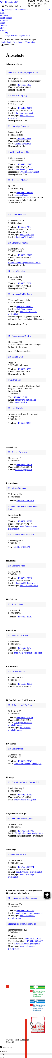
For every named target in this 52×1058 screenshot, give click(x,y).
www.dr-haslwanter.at (29, 172)
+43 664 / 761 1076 (32, 938)
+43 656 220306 (24, 423)
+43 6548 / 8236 (24, 138)
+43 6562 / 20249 (24, 761)
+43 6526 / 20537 (24, 578)
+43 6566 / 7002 (24, 283)
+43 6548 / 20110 (24, 164)
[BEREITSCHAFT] (7, 986)
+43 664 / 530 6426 (34, 941)
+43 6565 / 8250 (24, 369)
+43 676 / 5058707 (25, 306)
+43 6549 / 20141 (24, 108)
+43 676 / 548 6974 (25, 867)
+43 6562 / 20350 (24, 684)
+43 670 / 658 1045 (25, 831)
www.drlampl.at (27, 234)
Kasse (27, 35)
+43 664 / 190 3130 (25, 910)
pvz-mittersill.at (20, 402)
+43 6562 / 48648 (24, 464)
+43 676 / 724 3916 (25, 500)
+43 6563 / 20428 (24, 255)
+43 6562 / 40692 (24, 521)
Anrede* (4, 1051)
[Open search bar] (1, 39)
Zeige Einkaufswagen (14, 35)
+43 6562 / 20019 (24, 617)
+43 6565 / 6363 (24, 85)
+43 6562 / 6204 (10, 2)
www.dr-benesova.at (29, 585)
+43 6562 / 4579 (24, 648)
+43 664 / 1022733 (25, 192)
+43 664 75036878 (21, 547)
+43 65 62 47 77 (19, 397)
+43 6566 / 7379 (24, 227)
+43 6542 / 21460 (24, 795)
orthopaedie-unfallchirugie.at (19, 728)
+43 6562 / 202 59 (25, 717)
